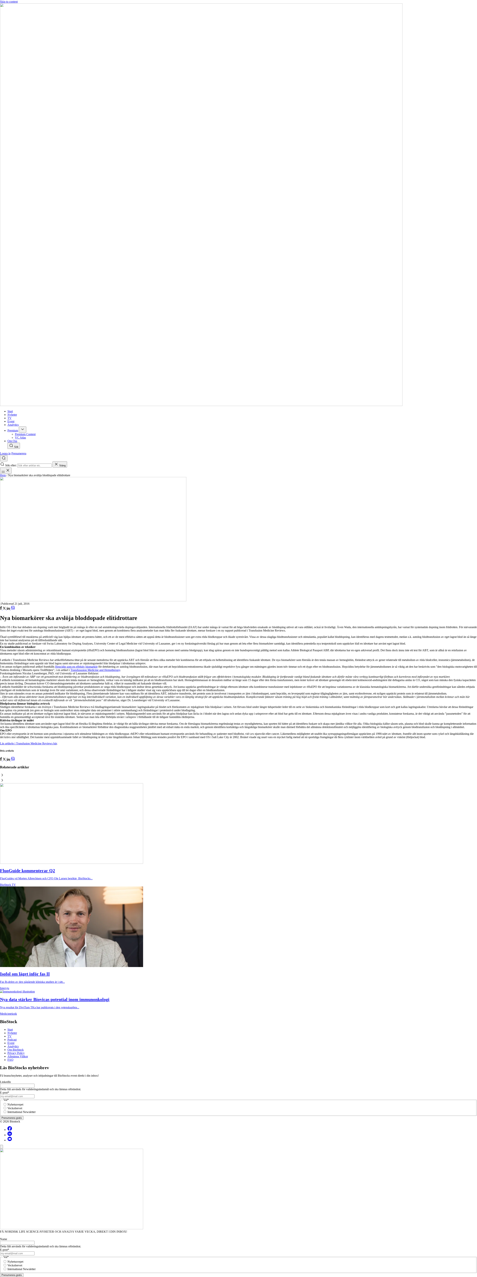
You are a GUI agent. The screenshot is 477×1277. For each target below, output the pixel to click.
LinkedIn (5, 1082)
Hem (3, 475)
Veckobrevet (14, 1108)
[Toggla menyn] (6, 470)
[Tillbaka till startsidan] (238, 205)
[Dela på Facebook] (1, 608)
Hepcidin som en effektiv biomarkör (76, 666)
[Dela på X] (5, 608)
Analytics (13, 1046)
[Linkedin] (9, 1134)
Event (10, 1043)
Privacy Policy (16, 1053)
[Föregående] (238, 775)
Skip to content (9, 1)
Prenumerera (18, 453)
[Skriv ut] (13, 608)
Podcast (12, 1039)
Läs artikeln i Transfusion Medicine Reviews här (28, 743)
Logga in (5, 453)
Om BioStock (15, 1049)
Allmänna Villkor (17, 1056)
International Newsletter (21, 1112)
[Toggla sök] (3, 458)
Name (3, 1239)
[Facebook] (9, 1129)
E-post (4, 1092)
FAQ (10, 1059)
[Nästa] (238, 780)
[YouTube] (9, 1140)
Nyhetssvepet (15, 1104)
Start (10, 1029)
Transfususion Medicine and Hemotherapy (95, 670)
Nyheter (12, 1032)
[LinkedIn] (9, 608)
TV (9, 1036)
